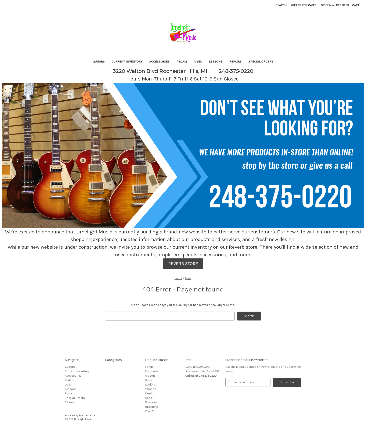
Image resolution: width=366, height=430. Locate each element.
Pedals (182, 61)
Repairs (235, 61)
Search (281, 5)
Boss (148, 380)
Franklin (151, 402)
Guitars (99, 61)
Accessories (159, 61)
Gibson (150, 375)
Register (342, 5)
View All (150, 411)
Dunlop (150, 393)
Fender (150, 367)
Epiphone (151, 371)
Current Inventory (127, 61)
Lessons (216, 61)
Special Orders (260, 61)
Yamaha (150, 389)
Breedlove (151, 407)
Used (198, 61)
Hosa (148, 398)
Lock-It (150, 384)
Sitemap (70, 402)
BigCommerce (87, 415)
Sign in (326, 5)
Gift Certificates (303, 5)
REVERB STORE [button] (183, 263)
